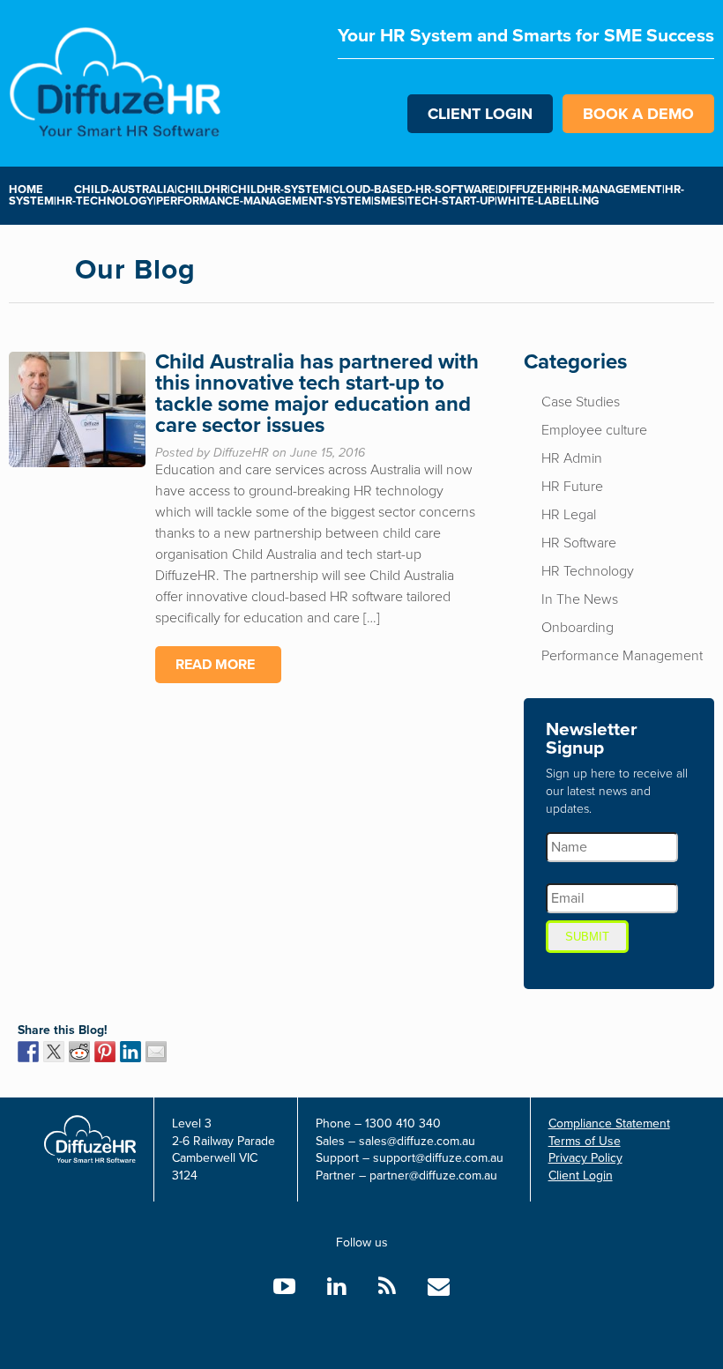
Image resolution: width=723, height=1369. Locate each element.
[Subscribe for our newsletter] (439, 1287)
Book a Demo (638, 113)
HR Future (572, 486)
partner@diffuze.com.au (433, 1175)
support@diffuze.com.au (438, 1157)
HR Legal (568, 515)
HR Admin (571, 458)
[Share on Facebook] (28, 1051)
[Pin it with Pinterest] (105, 1051)
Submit (587, 936)
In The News (579, 599)
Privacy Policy (585, 1157)
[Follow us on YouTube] (284, 1287)
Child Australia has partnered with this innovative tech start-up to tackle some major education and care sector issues (317, 393)
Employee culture (594, 430)
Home (26, 189)
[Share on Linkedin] (130, 1051)
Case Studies (580, 402)
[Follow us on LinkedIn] (336, 1287)
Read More (215, 664)
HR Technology (587, 571)
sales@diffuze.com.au (417, 1141)
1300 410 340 (403, 1123)
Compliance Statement (609, 1123)
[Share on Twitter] (53, 1051)
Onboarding (577, 627)
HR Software (578, 543)
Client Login (480, 113)
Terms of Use (584, 1141)
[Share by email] (156, 1051)
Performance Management (622, 656)
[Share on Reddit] (79, 1051)
